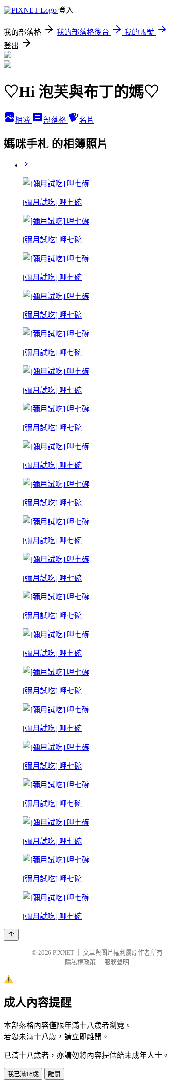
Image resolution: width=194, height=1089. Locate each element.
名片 (86, 120)
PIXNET (63, 952)
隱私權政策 (80, 961)
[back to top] (11, 935)
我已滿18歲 (23, 1074)
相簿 (23, 120)
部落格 (55, 120)
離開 (54, 1074)
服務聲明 (117, 961)
